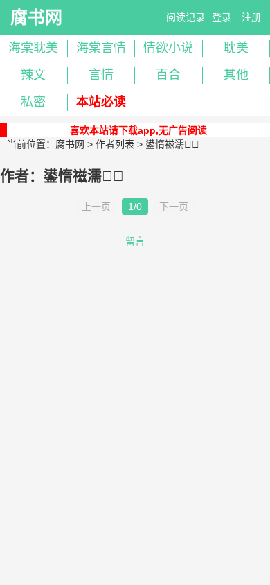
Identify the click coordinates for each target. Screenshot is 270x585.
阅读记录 (185, 17)
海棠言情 (101, 48)
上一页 (96, 206)
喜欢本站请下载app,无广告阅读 (138, 130)
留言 (135, 241)
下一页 (173, 206)
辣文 (33, 75)
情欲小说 (168, 48)
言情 (101, 75)
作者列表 (115, 144)
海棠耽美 (33, 48)
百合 (168, 75)
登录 (221, 17)
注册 (251, 17)
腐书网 (36, 17)
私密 (33, 102)
